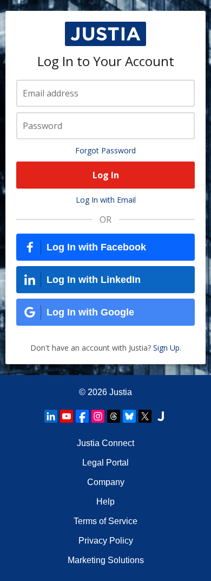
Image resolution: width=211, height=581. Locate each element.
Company (105, 482)
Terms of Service (105, 521)
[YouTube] (66, 416)
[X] (145, 416)
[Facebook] (82, 416)
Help (105, 501)
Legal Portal (105, 462)
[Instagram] (97, 416)
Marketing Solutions (106, 560)
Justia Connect (105, 443)
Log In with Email (106, 200)
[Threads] (113, 416)
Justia (120, 392)
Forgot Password (105, 150)
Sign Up (166, 348)
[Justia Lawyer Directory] (160, 416)
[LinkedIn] (50, 416)
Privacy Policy (105, 540)
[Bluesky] (129, 416)
